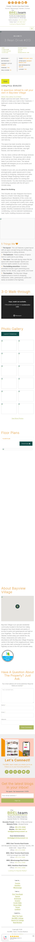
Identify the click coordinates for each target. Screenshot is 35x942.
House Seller (17, 905)
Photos (20, 51)
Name (3, 705)
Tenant (17, 907)
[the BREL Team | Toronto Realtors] (17, 14)
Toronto (17, 883)
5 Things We (5, 49)
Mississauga (17, 888)
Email (3, 712)
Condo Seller (17, 903)
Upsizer (17, 896)
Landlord (17, 909)
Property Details (22, 48)
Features (20, 49)
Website (3, 719)
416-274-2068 (22, 20)
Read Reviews (17, 922)
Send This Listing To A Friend (11, 97)
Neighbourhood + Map (23, 52)
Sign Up (17, 801)
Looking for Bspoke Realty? (17, 24)
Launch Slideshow (10, 334)
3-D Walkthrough (6, 51)
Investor (17, 901)
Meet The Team (17, 916)
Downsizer (17, 899)
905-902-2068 (20, 862)
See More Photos (17, 418)
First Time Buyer (17, 894)
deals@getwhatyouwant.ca (17, 838)
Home (3, 48)
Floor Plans (5, 52)
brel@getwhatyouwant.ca (17, 831)
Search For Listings (17, 920)
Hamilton (17, 885)
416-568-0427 (21, 22)
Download (25, 444)
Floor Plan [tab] (6, 438)
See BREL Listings (17, 918)
